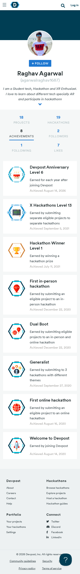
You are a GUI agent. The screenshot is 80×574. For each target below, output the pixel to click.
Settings (11, 532)
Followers (58, 133)
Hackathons (59, 120)
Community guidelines (23, 561)
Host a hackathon (56, 498)
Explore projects (56, 493)
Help (9, 503)
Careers (11, 493)
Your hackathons (16, 527)
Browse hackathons (57, 488)
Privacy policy (27, 568)
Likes (58, 147)
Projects (22, 120)
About (10, 488)
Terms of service (52, 568)
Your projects (14, 521)
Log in (75, 5)
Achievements (21, 133)
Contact (11, 498)
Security (47, 561)
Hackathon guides (57, 503)
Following (21, 147)
